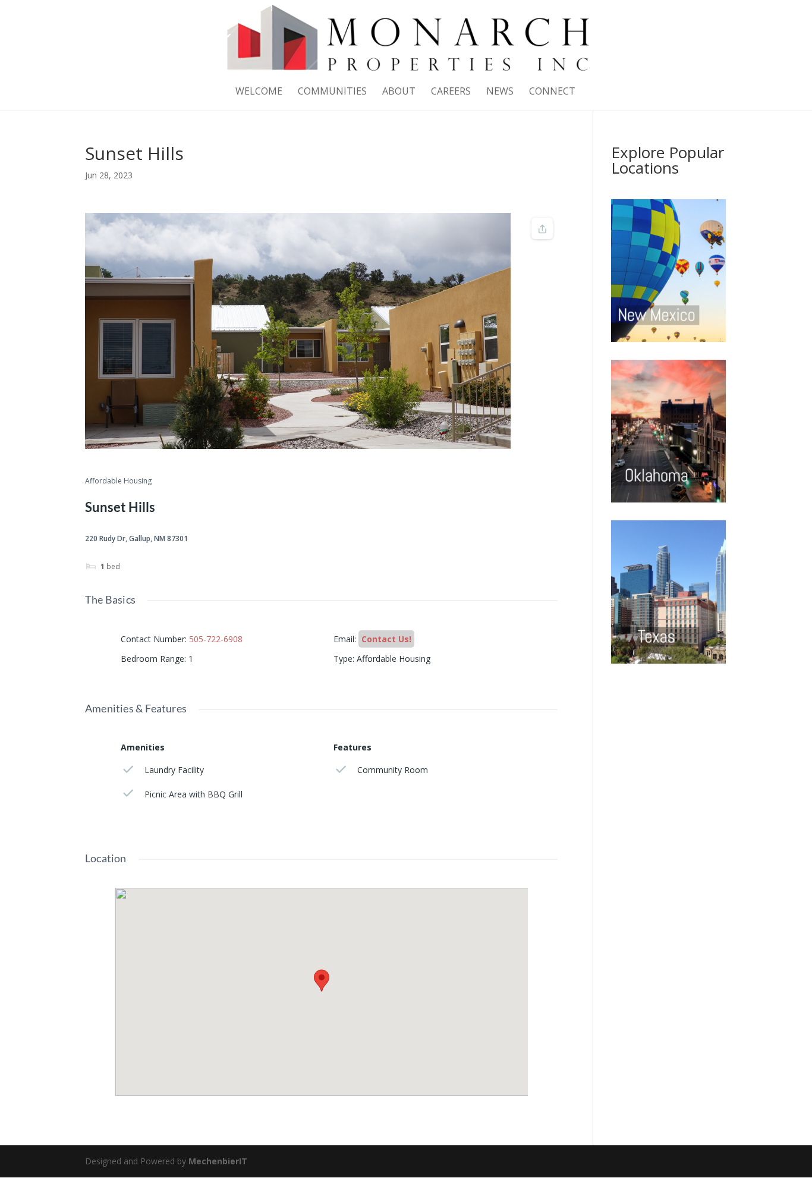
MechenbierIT (217, 1161)
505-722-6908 (216, 639)
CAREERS (451, 92)
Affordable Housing (118, 481)
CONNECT (552, 92)
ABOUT (399, 92)
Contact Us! (386, 639)
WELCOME (258, 92)
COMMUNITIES (332, 92)
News (500, 92)
